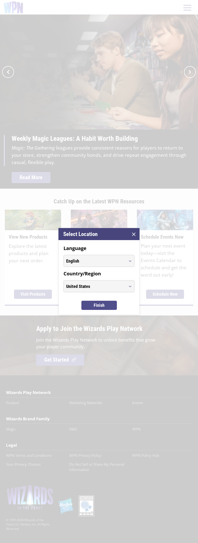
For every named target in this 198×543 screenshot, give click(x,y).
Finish (99, 305)
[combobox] (94, 261)
